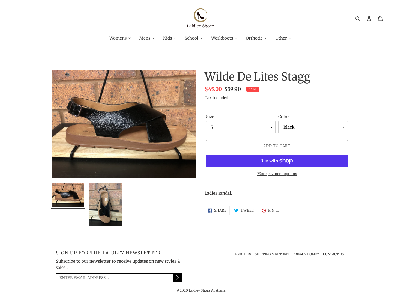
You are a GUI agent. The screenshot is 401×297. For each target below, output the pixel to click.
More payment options (277, 173)
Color (283, 116)
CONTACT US (333, 254)
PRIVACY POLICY (305, 254)
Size (210, 116)
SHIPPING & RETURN (272, 254)
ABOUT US (242, 254)
